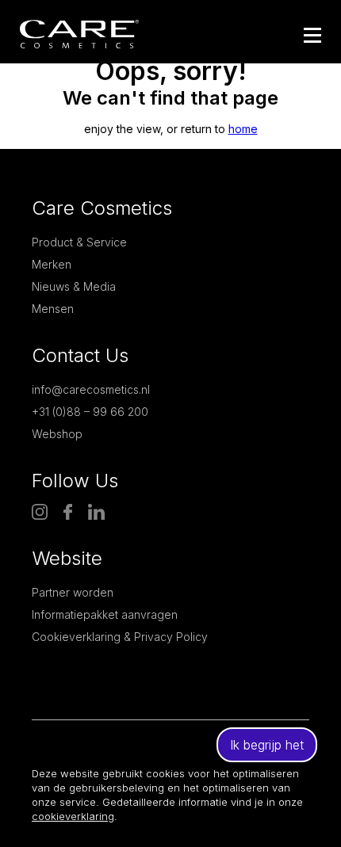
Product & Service (79, 242)
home (243, 128)
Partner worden (72, 592)
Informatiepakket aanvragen (105, 614)
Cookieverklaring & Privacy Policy (120, 636)
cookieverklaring (73, 816)
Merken (51, 264)
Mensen (53, 308)
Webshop (57, 434)
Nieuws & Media (74, 286)
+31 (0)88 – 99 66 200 (90, 411)
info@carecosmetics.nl (91, 389)
